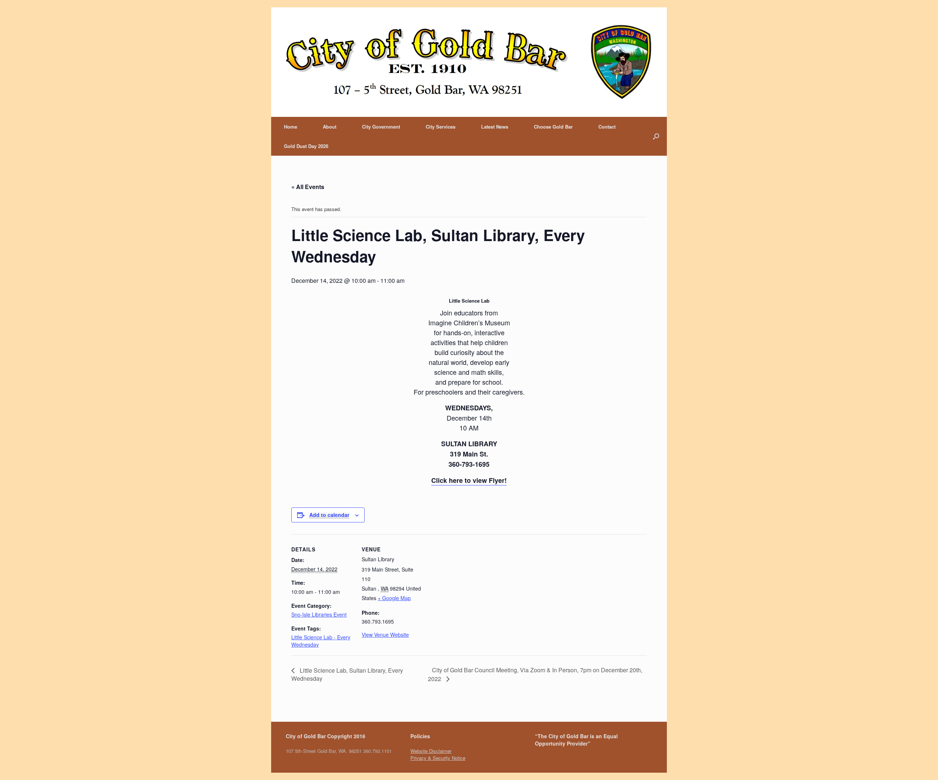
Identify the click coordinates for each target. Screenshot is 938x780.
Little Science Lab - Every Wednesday (320, 640)
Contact (607, 126)
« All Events (307, 186)
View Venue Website (385, 634)
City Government (381, 126)
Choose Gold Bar (553, 126)
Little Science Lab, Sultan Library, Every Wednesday (347, 674)
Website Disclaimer (430, 750)
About (329, 126)
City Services (440, 126)
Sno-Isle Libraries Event (319, 614)
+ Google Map (394, 598)
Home (290, 126)
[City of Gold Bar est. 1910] (469, 62)
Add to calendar (329, 514)
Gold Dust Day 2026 (306, 146)
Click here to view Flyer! (469, 480)
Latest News (494, 126)
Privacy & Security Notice (437, 757)
